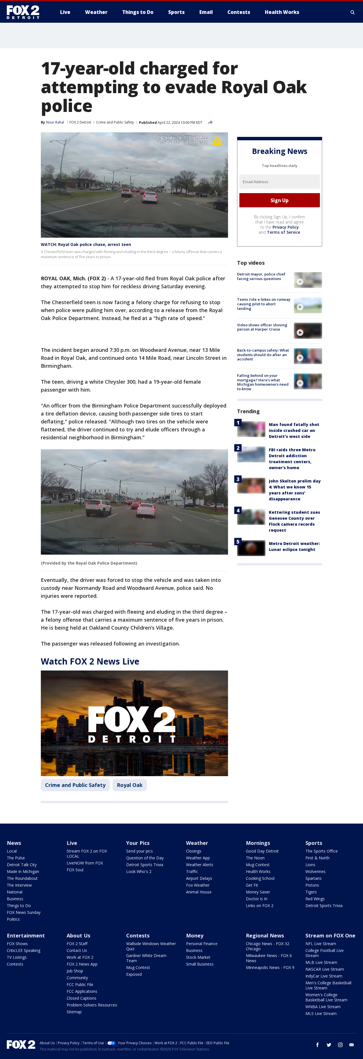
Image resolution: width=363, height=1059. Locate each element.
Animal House (199, 892)
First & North (317, 857)
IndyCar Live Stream (323, 976)
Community (77, 977)
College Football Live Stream (324, 953)
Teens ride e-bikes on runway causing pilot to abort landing (263, 304)
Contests (15, 964)
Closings (193, 851)
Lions (310, 864)
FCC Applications (82, 991)
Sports (313, 842)
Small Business (200, 964)
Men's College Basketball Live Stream (328, 985)
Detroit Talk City (22, 864)
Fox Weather (198, 885)
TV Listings (17, 957)
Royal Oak (130, 785)
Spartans (313, 878)
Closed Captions (81, 998)
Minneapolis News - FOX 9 (270, 967)
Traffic (192, 871)
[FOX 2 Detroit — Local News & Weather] (25, 12)
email (351, 1044)
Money (194, 935)
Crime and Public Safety (115, 122)
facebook (317, 1044)
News (14, 842)
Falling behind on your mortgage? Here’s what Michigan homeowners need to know (263, 382)
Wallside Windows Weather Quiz (151, 946)
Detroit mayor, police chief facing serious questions (261, 276)
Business (15, 898)
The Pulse (16, 857)
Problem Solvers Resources (92, 1005)
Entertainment (26, 935)
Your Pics (137, 842)
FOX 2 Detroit (80, 122)
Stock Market (198, 957)
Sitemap (74, 1011)
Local (12, 851)
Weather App (198, 857)
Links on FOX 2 (259, 905)
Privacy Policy (286, 227)
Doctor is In (256, 898)
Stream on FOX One (330, 935)
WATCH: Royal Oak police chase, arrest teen (86, 244)
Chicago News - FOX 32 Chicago (267, 946)
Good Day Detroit (262, 851)
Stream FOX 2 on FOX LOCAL (87, 853)
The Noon (255, 857)
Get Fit (252, 885)
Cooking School (260, 878)
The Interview (19, 885)
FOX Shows (17, 943)
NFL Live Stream (320, 943)
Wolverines (315, 871)
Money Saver (258, 892)
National (14, 892)
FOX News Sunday (24, 912)
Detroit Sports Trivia (144, 864)
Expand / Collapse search (352, 12)
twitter (329, 1044)
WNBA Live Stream (323, 1006)
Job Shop (75, 971)
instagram (340, 1044)
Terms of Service (283, 232)
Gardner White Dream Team (146, 958)
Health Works (258, 871)
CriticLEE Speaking (23, 950)
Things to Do (19, 905)
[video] (308, 280)
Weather (197, 842)
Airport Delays (199, 878)
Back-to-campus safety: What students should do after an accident (263, 355)
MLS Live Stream (321, 1013)
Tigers (311, 892)
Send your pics (139, 851)
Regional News (265, 935)
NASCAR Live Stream (324, 969)
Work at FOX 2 (80, 957)
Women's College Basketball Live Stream (326, 997)
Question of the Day (145, 857)
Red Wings (315, 898)
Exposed (134, 974)
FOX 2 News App (82, 964)
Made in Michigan (23, 871)
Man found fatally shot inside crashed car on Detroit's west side (294, 430)
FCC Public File (80, 984)
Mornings (258, 842)
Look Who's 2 (138, 871)
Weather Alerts (199, 864)
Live (72, 842)
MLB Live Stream (321, 962)
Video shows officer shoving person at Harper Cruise (262, 327)
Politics (13, 919)
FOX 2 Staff (77, 943)
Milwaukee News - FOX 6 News (269, 958)
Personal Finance (202, 943)
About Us (78, 935)
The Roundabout (22, 878)
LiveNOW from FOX (85, 863)
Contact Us (77, 950)
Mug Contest (258, 864)
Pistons (312, 885)
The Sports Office (321, 851)
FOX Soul (75, 869)
